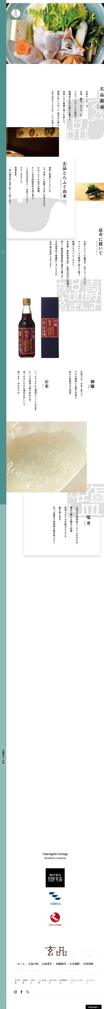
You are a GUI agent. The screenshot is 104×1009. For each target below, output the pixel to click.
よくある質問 (42, 981)
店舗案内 (61, 963)
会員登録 (88, 963)
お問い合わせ (53, 981)
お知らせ (32, 981)
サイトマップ (91, 981)
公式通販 (74, 963)
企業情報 (25, 981)
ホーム (21, 963)
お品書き (47, 963)
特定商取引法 (63, 981)
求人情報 (17, 981)
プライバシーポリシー (76, 981)
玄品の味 (33, 963)
